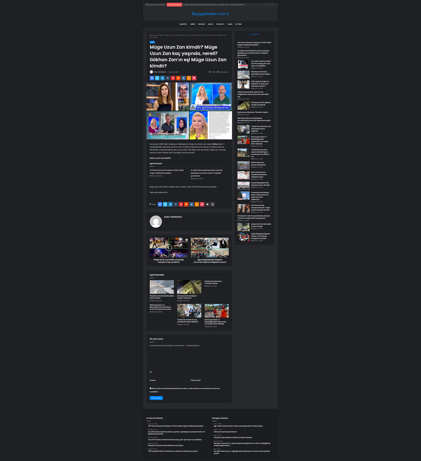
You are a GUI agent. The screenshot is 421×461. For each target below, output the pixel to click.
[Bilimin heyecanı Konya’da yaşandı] (243, 165)
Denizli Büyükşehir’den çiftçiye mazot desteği (260, 184)
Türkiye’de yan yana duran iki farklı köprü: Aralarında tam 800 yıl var (260, 153)
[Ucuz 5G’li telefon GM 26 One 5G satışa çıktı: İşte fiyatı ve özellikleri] (243, 64)
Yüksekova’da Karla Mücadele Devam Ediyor (162, 297)
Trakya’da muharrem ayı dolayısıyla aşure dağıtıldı (187, 321)
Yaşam (229, 24)
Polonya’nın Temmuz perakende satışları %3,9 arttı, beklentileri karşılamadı (253, 217)
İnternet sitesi (196, 380)
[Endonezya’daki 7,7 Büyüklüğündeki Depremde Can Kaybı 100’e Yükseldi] (217, 311)
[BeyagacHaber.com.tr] (210, 13)
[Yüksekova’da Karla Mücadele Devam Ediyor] (162, 287)
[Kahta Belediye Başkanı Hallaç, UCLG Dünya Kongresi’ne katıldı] (243, 237)
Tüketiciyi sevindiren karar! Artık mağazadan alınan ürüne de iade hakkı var (253, 94)
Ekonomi (201, 24)
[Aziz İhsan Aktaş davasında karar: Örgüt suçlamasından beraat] (243, 208)
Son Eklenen (254, 34)
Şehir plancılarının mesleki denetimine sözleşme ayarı (259, 174)
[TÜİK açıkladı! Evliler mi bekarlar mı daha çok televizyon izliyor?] (243, 84)
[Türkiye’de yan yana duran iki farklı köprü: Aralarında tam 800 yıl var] (243, 153)
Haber (192, 24)
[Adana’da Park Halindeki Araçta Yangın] (243, 227)
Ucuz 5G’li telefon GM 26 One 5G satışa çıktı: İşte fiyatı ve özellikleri (261, 63)
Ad (151, 372)
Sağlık (210, 24)
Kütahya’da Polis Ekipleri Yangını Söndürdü (187, 297)
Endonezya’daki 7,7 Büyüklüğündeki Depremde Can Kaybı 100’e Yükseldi (215, 322)
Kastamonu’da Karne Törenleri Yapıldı (213, 282)
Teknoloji (220, 24)
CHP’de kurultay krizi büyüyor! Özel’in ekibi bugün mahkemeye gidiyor (254, 43)
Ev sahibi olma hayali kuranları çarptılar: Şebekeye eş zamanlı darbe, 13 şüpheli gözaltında (207, 173)
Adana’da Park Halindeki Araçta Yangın (261, 225)
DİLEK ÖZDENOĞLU (160, 72)
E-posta (153, 380)
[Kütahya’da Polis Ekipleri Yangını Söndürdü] (189, 287)
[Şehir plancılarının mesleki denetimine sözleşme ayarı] (243, 175)
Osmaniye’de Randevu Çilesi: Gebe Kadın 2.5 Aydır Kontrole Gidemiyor (260, 195)
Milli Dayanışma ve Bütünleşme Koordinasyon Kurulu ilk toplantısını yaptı (160, 307)
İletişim (238, 24)
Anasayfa (183, 24)
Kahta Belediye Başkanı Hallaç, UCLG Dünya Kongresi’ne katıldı (260, 236)
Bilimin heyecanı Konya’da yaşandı (258, 163)
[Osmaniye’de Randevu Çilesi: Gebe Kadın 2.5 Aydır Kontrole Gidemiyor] (243, 195)
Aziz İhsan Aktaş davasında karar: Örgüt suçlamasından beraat (260, 207)
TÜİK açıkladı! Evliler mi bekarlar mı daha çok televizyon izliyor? (260, 83)
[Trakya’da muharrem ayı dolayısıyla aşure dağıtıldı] (189, 311)
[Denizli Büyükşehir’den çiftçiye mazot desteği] (243, 186)
